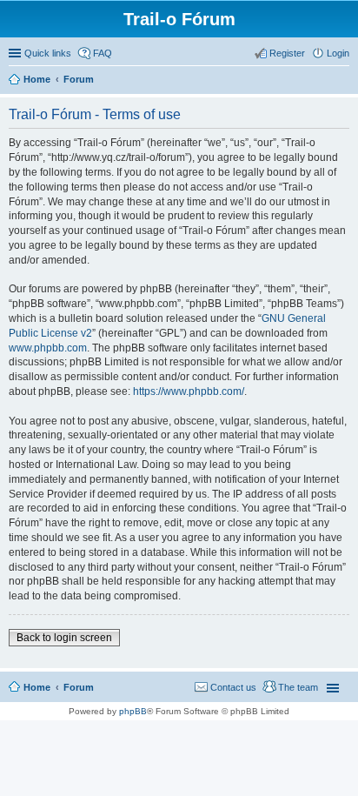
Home (36, 687)
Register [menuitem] (287, 53)
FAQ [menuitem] (102, 53)
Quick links (47, 53)
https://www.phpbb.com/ (188, 391)
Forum (78, 687)
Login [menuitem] (338, 53)
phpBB (133, 711)
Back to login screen (64, 638)
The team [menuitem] (298, 687)
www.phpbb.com (48, 348)
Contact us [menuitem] (233, 687)
